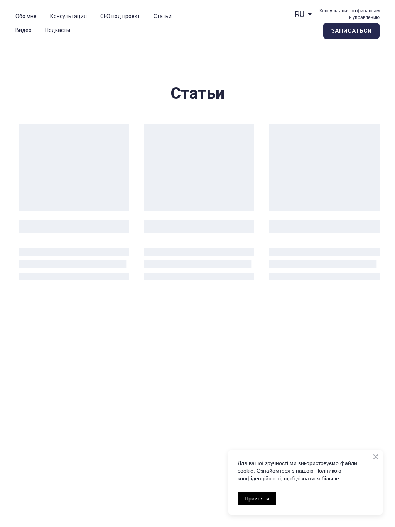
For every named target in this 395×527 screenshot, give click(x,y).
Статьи (163, 16)
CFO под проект (120, 16)
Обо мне (26, 16)
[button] (351, 31)
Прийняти (257, 498)
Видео (23, 30)
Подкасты (57, 30)
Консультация (68, 16)
